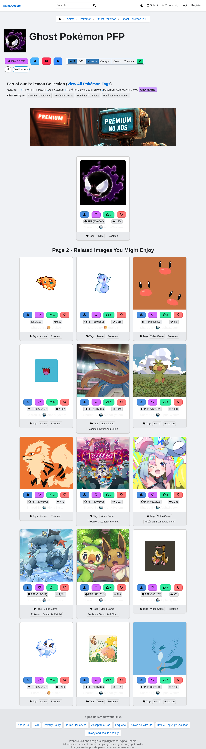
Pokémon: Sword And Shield (103, 429)
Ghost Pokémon (106, 19)
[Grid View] (72, 61)
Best (118, 61)
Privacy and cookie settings (103, 733)
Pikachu (41, 89)
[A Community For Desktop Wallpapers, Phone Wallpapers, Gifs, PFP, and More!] (60, 19)
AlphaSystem (113, 227)
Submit (153, 5)
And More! (148, 89)
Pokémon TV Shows (88, 95)
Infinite (93, 61)
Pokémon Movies (64, 95)
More (129, 61)
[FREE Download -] (84, 214)
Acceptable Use (100, 725)
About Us (23, 725)
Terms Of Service (76, 725)
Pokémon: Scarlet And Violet (120, 89)
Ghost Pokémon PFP (134, 19)
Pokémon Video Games (116, 95)
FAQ (36, 725)
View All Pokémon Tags (88, 84)
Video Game (157, 336)
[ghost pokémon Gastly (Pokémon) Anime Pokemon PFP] (103, 183)
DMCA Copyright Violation (172, 725)
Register (196, 5)
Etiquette (120, 725)
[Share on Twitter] (35, 61)
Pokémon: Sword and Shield (83, 89)
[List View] (81, 61)
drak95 (57, 327)
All (7, 69)
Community (171, 5)
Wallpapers (21, 69)
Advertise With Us (141, 725)
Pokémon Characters (39, 95)
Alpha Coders (12, 5)
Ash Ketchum (56, 89)
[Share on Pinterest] (46, 61)
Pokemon (28, 89)
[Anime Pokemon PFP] (159, 649)
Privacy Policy (52, 725)
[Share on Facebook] (58, 61)
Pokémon (85, 19)
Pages (106, 61)
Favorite (18, 61)
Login (185, 5)
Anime (70, 19)
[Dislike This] (121, 214)
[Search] (94, 5)
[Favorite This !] (96, 214)
